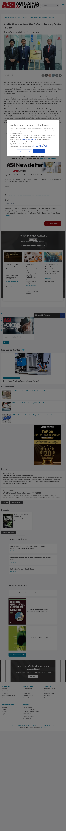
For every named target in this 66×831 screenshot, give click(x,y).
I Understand (39, 151)
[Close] (56, 122)
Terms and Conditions (29, 140)
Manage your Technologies (24, 151)
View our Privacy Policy (40, 146)
